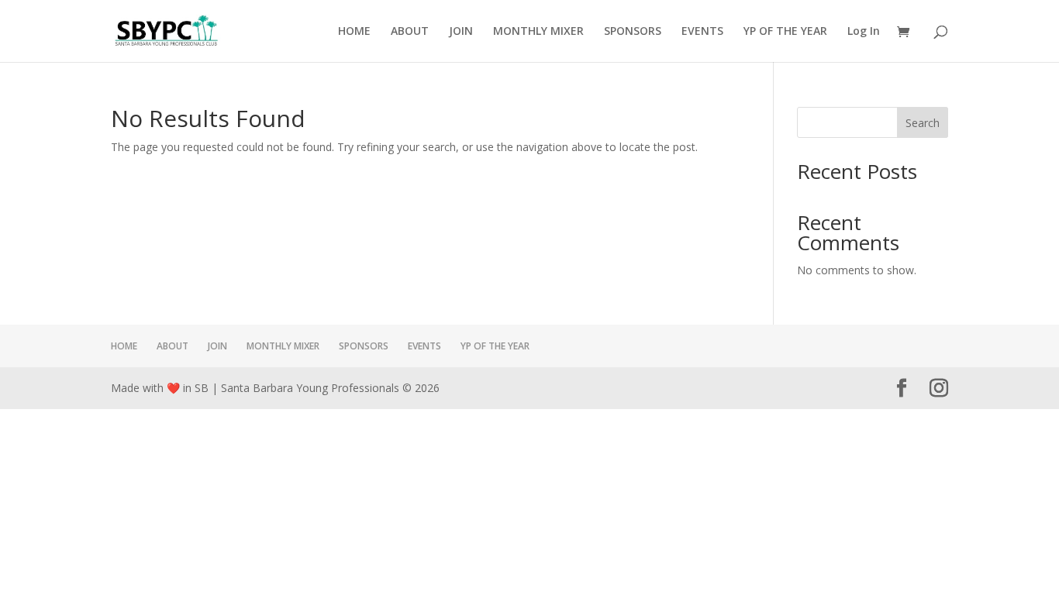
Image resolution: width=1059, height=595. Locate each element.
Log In (863, 32)
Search (922, 122)
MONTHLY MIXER (538, 32)
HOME (354, 32)
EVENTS (702, 32)
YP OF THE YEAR (785, 32)
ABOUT (410, 32)
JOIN (461, 32)
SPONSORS (632, 32)
